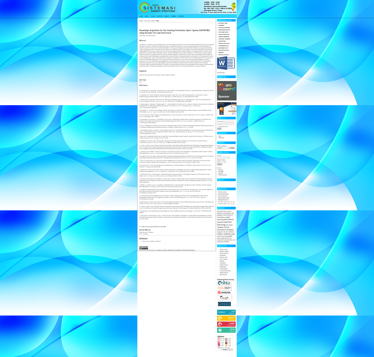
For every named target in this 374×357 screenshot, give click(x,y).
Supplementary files (223, 198)
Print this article (222, 192)
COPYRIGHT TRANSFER (224, 39)
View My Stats (221, 73)
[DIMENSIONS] (224, 307)
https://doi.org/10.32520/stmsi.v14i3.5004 (154, 226)
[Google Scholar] (224, 300)
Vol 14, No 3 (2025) (149, 21)
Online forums (224, 265)
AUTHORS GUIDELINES (224, 27)
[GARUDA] (224, 294)
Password (220, 124)
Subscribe (221, 138)
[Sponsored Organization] (227, 100)
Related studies (224, 251)
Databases (223, 255)
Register (159, 16)
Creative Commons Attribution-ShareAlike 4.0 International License (176, 250)
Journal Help (222, 77)
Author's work (224, 249)
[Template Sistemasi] (226, 69)
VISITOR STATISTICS (224, 54)
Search (166, 16)
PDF (140, 82)
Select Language (221, 146)
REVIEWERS (221, 25)
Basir (157, 21)
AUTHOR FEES (222, 41)
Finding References (223, 200)
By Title (221, 173)
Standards (223, 263)
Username (220, 121)
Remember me (223, 126)
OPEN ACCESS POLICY (224, 43)
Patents (222, 261)
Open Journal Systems (225, 20)
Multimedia (223, 267)
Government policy (225, 271)
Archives (181, 16)
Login (153, 16)
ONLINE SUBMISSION (224, 36)
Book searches (224, 253)
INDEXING (221, 52)
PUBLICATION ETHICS (224, 34)
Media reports (224, 273)
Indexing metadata (223, 194)
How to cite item (222, 196)
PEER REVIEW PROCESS (224, 30)
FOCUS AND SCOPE (223, 32)
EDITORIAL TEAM (223, 23)
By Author (221, 171)
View (220, 136)
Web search (223, 274)
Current (173, 16)
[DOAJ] (224, 290)
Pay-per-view (223, 257)
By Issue (221, 170)
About (147, 16)
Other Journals (223, 175)
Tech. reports (224, 259)
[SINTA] (224, 285)
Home (141, 16)
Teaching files (224, 269)
